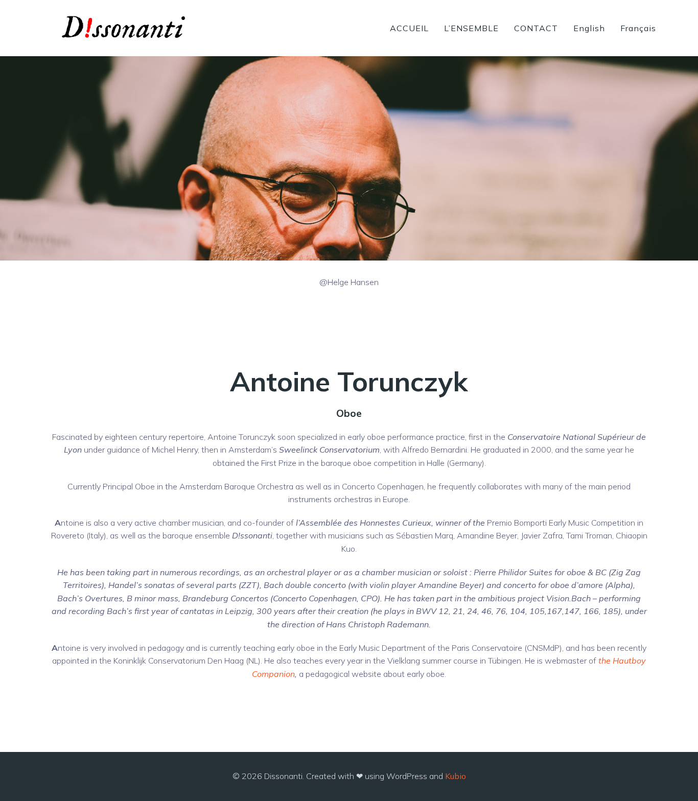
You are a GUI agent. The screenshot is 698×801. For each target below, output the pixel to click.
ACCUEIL (409, 28)
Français (638, 28)
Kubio (455, 776)
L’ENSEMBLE (471, 28)
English (589, 28)
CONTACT (536, 28)
